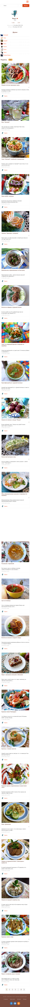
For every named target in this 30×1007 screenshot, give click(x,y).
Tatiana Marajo (7, 55)
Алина (4, 52)
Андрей (5, 40)
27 (21, 989)
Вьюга (14, 18)
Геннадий (5, 35)
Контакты (19, 999)
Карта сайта (12, 999)
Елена (4, 49)
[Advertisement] (15, 524)
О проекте (6, 999)
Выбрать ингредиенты (20, 5)
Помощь (24, 999)
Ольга (4, 43)
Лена (4, 38)
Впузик (5, 46)
